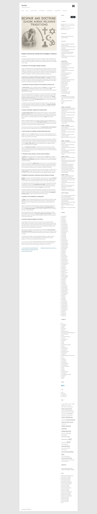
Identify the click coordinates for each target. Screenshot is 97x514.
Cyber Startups (64, 434)
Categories (70, 28)
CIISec (66, 405)
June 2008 (63, 296)
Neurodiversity (49, 10)
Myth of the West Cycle (65, 87)
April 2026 (63, 221)
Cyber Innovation (64, 411)
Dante (55, 241)
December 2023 (64, 259)
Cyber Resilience (67, 417)
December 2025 (64, 226)
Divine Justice (30, 242)
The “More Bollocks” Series (65, 91)
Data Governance (65, 436)
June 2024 (63, 251)
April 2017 (63, 274)
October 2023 (63, 261)
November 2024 (64, 244)
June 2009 (63, 280)
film (62, 335)
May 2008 (63, 298)
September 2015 (64, 275)
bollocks (62, 405)
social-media (63, 362)
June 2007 (63, 312)
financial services (63, 442)
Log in (62, 392)
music (62, 346)
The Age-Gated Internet (65, 64)
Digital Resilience (64, 439)
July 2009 (62, 279)
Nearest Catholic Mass (65, 499)
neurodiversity (63, 348)
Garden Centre (57, 10)
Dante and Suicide (25, 242)
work (62, 376)
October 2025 (63, 229)
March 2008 (63, 300)
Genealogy (65, 10)
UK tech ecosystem (72, 459)
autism (73, 403)
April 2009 (63, 283)
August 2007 (63, 310)
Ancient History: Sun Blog (65, 93)
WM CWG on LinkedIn (65, 497)
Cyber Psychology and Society (66, 72)
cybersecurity (66, 431)
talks (62, 367)
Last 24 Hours (67, 25)
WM (62, 491)
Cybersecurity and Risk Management (67, 332)
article (62, 325)
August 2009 (63, 278)
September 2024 (64, 247)
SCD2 (68, 448)
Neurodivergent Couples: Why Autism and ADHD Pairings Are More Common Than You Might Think (68, 109)
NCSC (69, 442)
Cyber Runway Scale (67, 422)
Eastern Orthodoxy (36, 242)
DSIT (70, 439)
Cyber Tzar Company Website (66, 483)
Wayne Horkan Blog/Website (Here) (67, 475)
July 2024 (62, 249)
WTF (62, 378)
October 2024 (63, 245)
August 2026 (63, 216)
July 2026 (62, 217)
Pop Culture (63, 86)
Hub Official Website (68, 491)
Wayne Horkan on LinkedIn (66, 477)
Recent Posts (67, 24)
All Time (68, 26)
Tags (73, 28)
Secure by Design (64, 449)
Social (64, 29)
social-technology (64, 363)
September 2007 (64, 308)
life (61, 341)
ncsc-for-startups (64, 444)
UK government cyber (64, 459)
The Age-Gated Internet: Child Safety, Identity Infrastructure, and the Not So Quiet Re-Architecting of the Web (67, 168)
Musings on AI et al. (64, 82)
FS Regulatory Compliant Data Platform (67, 79)
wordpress (63, 375)
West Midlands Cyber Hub (65, 81)
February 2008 (63, 302)
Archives (66, 28)
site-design (63, 359)
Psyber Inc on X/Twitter (65, 490)
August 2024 (63, 248)
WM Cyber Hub (41, 10)
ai (61, 323)
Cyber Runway (70, 420)
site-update (63, 360)
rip (61, 356)
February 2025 (63, 240)
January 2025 (63, 241)
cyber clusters (69, 405)
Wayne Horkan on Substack (66, 481)
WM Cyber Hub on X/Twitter (66, 494)
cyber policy (70, 413)
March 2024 (63, 255)
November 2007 (64, 306)
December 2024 (64, 243)
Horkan (24, 5)
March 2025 (63, 239)
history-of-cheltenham (65, 336)
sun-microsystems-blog (67, 453)
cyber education (70, 406)
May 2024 (63, 252)
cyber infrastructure (69, 410)
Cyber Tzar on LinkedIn (65, 485)
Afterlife (36, 241)
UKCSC (62, 456)
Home (23, 10)
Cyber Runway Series (64, 89)
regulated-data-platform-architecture (67, 355)
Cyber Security (63, 433)
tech (62, 368)
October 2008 (63, 291)
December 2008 (64, 288)
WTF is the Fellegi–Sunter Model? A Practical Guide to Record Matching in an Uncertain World (68, 121)
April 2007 (63, 315)
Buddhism (40, 241)
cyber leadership (64, 413)
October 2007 (63, 307)
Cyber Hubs (63, 410)
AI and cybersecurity (65, 403)
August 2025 (63, 232)
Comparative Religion (49, 241)
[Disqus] (39, 266)
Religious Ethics (27, 244)
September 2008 (64, 292)
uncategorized (63, 371)
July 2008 (62, 295)
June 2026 (63, 218)
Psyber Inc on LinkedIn (65, 489)
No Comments (24, 56)
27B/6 (62, 502)
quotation (63, 354)
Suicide (31, 244)
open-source (63, 350)
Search (62, 15)
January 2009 (63, 287)
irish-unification (64, 339)
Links (68, 29)
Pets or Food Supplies (65, 501)
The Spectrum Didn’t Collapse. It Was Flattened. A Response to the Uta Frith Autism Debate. (67, 199)
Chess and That (64, 90)
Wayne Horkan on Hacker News (66, 482)
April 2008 (63, 299)
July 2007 (62, 311)
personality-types (64, 351)
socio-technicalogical (64, 366)
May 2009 (63, 282)
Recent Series (72, 24)
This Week (71, 25)
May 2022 (63, 271)
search (62, 358)
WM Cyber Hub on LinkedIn (66, 493)
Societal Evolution (64, 78)
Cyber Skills (68, 433)
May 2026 (63, 220)
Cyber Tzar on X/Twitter (65, 486)
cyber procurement (64, 415)
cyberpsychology (64, 331)
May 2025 (63, 236)
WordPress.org (63, 396)
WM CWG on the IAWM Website (66, 495)
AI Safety (70, 403)
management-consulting (65, 344)
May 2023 (63, 268)
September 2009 (64, 276)
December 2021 (64, 272)
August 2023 (63, 264)
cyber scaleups (63, 423)
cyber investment (71, 411)
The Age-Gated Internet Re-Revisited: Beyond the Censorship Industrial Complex (67, 53)
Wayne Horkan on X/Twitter (66, 478)
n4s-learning (63, 347)
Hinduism (41, 242)
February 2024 (63, 256)
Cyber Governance (66, 408)
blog (30, 241)
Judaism (46, 242)
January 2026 (63, 225)
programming (63, 352)
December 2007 (64, 304)
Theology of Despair (36, 244)
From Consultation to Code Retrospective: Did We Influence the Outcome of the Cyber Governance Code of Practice (30, 249)
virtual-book (63, 372)
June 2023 (63, 267)
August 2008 (63, 294)
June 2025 (63, 235)
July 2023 (62, 265)
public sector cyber (64, 448)
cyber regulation (70, 415)
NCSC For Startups (64, 85)
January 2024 (63, 257)
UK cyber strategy (67, 456)
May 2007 (63, 314)
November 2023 (64, 260)
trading (62, 370)
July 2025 (62, 233)
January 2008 (63, 303)
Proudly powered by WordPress (26, 509)
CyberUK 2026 (63, 66)
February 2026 (63, 224)
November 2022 (64, 269)
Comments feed (64, 394)
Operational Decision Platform (66, 63)
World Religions (42, 244)
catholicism (44, 241)
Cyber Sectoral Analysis (65, 76)
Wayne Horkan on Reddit (65, 479)
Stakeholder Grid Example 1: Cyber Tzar (49, 247)
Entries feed (63, 393)
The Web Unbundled (64, 62)
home (62, 337)
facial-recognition (64, 333)
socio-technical (63, 364)
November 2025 (64, 228)
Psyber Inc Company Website (66, 487)
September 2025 (64, 231)
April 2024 (63, 253)
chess (62, 329)
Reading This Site (34, 10)
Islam (44, 242)
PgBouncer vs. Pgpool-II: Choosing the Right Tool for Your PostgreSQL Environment (67, 186)
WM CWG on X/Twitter (65, 498)
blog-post (63, 328)
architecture (63, 324)
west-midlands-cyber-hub (65, 374)
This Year (65, 26)
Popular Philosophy (64, 83)
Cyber (64, 491)
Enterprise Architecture (65, 74)
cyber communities (64, 406)
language (62, 340)
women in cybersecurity (64, 461)
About (27, 10)
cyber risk (63, 419)
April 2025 (63, 237)
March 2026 (63, 222)
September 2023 (64, 263)
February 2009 (63, 286)
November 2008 (64, 290)
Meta (66, 29)
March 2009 (63, 284)
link (62, 343)
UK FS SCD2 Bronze (66, 458)
